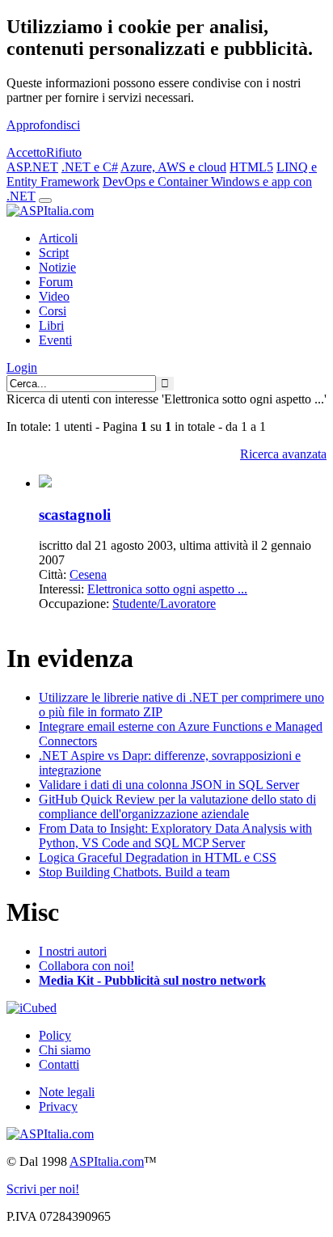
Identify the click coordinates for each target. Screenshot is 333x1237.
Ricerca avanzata (283, 454)
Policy (55, 1035)
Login (21, 367)
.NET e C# (89, 167)
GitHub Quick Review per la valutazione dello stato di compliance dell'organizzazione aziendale (177, 806)
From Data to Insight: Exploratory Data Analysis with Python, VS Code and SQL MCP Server (175, 835)
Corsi (52, 311)
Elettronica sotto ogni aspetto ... (167, 589)
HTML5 (251, 167)
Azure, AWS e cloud (173, 167)
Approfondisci (43, 125)
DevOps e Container (157, 181)
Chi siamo (65, 1050)
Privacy (58, 1106)
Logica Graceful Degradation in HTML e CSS (157, 857)
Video (54, 296)
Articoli (58, 238)
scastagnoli (75, 514)
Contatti (59, 1064)
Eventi (55, 340)
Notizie (57, 267)
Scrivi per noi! (42, 1189)
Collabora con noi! (86, 966)
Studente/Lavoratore (164, 603)
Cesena (88, 574)
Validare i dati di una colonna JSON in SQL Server (169, 785)
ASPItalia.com (107, 1161)
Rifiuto (64, 152)
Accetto (26, 152)
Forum (56, 282)
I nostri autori (73, 951)
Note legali (67, 1092)
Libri (51, 325)
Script (54, 253)
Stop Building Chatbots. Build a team (134, 872)
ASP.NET (32, 167)
